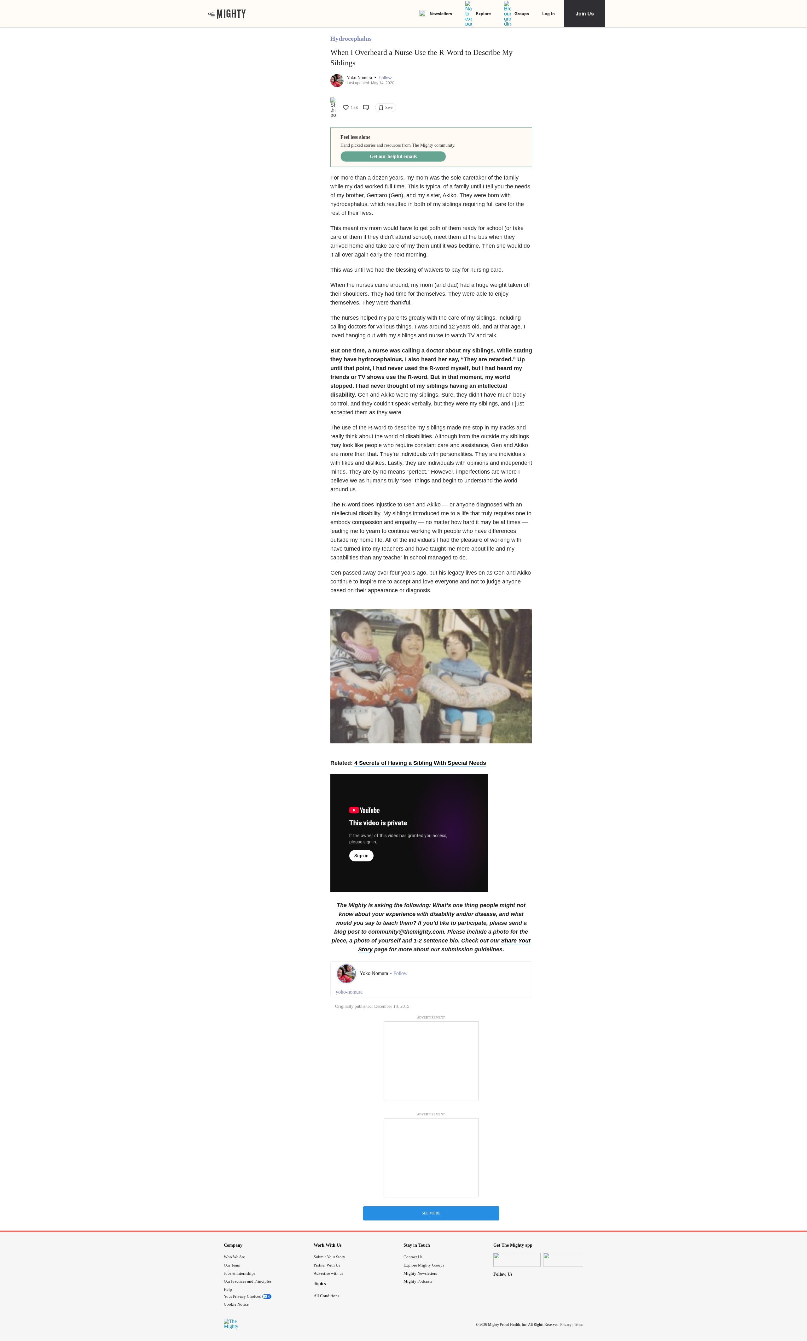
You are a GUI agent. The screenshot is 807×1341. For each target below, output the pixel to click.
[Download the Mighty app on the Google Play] (566, 1260)
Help (228, 1289)
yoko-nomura (349, 992)
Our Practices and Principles (247, 1281)
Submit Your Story (329, 1257)
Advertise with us (328, 1273)
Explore (483, 13)
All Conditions (326, 1295)
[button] (385, 77)
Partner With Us (327, 1265)
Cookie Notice (236, 1304)
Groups (521, 13)
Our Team (232, 1265)
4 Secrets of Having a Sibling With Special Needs (420, 763)
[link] (227, 13)
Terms (578, 1324)
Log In (548, 13)
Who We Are (234, 1257)
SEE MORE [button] (431, 1213)
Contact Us (413, 1257)
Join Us (585, 13)
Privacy (566, 1324)
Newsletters (441, 13)
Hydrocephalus (351, 38)
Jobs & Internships (239, 1273)
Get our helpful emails (393, 156)
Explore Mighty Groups (424, 1265)
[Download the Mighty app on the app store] (517, 1260)
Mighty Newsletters (420, 1273)
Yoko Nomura (360, 77)
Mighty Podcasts (418, 1281)
